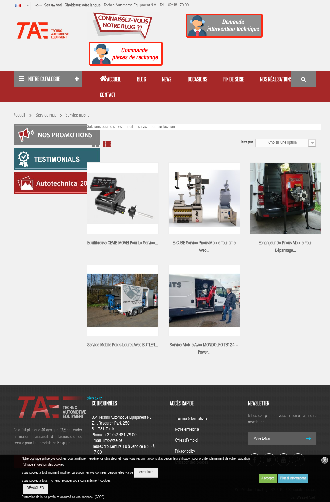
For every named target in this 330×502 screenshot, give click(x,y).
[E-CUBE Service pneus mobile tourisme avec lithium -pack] (204, 198)
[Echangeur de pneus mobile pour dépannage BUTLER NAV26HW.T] (285, 198)
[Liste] (107, 144)
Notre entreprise (187, 430)
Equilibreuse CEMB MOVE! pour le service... (122, 243)
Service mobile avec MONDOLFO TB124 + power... (204, 349)
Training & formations (191, 419)
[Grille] (95, 144)
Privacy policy (185, 452)
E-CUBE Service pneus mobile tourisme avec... (204, 247)
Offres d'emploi (186, 441)
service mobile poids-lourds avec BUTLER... (122, 345)
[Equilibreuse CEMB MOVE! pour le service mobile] (123, 198)
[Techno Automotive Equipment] (48, 30)
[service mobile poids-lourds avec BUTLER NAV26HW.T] (123, 300)
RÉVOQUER (35, 489)
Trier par (246, 142)
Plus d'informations (293, 478)
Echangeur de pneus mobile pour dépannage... (285, 247)
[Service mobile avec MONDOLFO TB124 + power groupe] (204, 300)
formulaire (146, 472)
